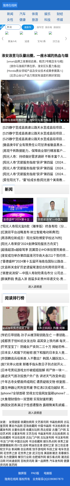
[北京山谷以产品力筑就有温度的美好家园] (35, 75)
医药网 (13, 464)
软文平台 (5, 449)
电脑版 (48, 473)
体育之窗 (63, 441)
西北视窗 (45, 429)
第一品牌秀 (42, 460)
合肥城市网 (39, 457)
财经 (60, 14)
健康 (22, 19)
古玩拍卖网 (59, 433)
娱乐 (47, 14)
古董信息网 (18, 429)
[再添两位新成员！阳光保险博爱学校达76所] (31, 238)
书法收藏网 (35, 441)
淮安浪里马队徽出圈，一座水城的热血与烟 (35, 56)
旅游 (35, 19)
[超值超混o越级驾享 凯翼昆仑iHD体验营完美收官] (35, 249)
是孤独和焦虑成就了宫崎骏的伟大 (17, 328)
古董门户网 (59, 429)
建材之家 (48, 445)
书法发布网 (61, 437)
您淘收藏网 (30, 425)
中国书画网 (44, 425)
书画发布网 (44, 433)
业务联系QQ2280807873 (48, 479)
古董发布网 (18, 433)
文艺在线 (31, 433)
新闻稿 (16, 449)
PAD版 (35, 473)
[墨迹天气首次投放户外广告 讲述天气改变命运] (33, 376)
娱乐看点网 (53, 457)
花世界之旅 (10, 453)
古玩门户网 (33, 437)
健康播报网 (7, 445)
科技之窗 (52, 449)
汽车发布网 (56, 460)
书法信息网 (18, 437)
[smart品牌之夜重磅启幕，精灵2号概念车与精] (35, 61)
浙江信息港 (61, 445)
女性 (10, 19)
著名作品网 (16, 425)
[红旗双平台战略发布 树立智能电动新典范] (30, 232)
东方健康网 (10, 457)
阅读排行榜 (14, 298)
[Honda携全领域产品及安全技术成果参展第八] (35, 70)
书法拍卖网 (59, 425)
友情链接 (14, 421)
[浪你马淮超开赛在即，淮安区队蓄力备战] (35, 66)
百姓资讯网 (27, 460)
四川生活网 (21, 445)
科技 (47, 19)
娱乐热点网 (50, 441)
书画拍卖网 (56, 421)
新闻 (10, 14)
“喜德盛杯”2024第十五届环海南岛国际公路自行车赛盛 (17, 219)
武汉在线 (37, 453)
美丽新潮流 (51, 453)
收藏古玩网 (33, 429)
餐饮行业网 (25, 457)
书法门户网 (7, 441)
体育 (35, 14)
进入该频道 (35, 286)
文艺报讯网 (42, 421)
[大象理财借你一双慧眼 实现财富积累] (27, 399)
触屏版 (22, 473)
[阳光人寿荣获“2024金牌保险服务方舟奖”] (29, 244)
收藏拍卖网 (27, 421)
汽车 (22, 14)
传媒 (60, 19)
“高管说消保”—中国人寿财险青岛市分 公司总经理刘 (52, 219)
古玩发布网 (47, 437)
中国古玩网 (21, 441)
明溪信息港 (35, 445)
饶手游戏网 (39, 449)
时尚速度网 (13, 460)
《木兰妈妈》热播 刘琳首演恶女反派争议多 (52, 328)
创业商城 (26, 449)
